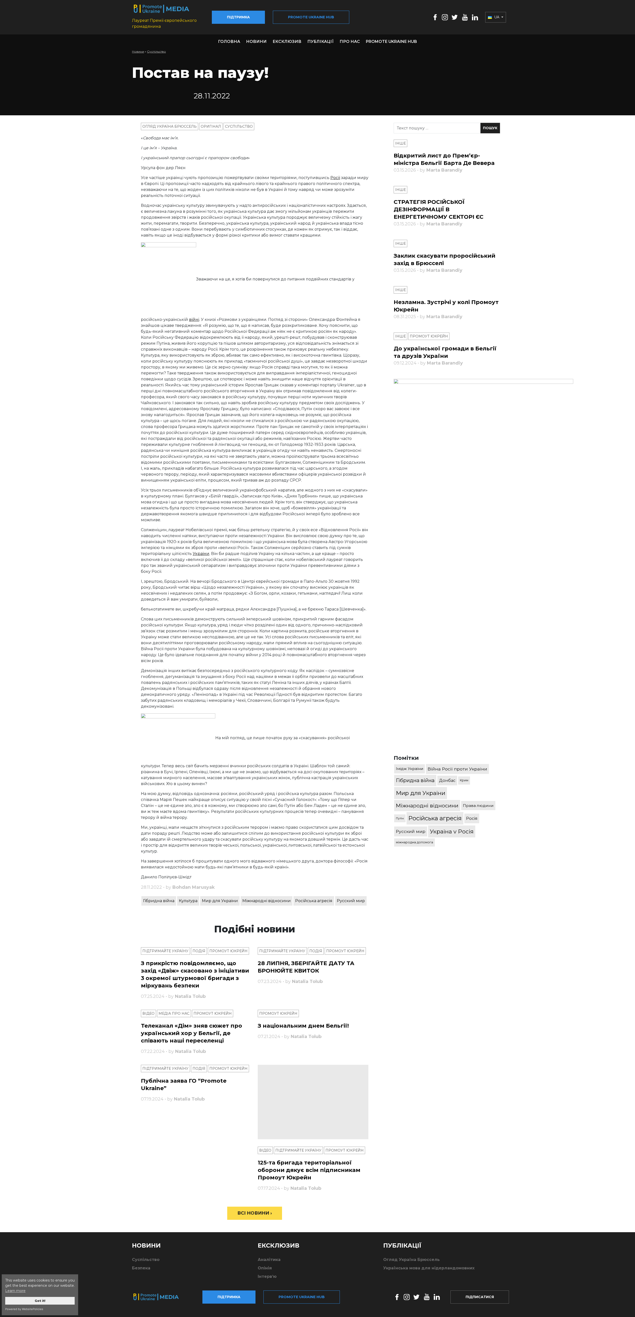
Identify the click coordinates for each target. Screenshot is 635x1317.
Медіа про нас (174, 1013)
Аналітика (269, 1259)
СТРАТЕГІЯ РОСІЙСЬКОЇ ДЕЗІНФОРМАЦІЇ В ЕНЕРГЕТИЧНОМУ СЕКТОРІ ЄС (438, 209)
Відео (148, 1013)
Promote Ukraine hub (311, 17)
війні (194, 319)
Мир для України (220, 900)
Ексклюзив (287, 41)
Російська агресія (313, 900)
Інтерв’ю (267, 1276)
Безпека (141, 1268)
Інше (400, 143)
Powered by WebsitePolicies (24, 1309)
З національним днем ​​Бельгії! (303, 1025)
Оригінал (211, 126)
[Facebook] (435, 17)
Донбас (447, 780)
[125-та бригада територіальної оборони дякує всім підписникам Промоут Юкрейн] (313, 1102)
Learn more (15, 1290)
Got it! (40, 1301)
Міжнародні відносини (266, 900)
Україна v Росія (452, 831)
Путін (400, 818)
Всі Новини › (254, 1213)
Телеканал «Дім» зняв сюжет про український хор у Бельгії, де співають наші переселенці (191, 1033)
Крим (464, 780)
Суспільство (156, 51)
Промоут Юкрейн (228, 951)
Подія (198, 951)
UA (496, 17)
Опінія (265, 1268)
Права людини (478, 805)
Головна (229, 41)
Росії (335, 177)
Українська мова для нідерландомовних (429, 1268)
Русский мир (351, 900)
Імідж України (409, 768)
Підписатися (480, 1297)
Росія (471, 818)
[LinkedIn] (475, 17)
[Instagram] (445, 17)
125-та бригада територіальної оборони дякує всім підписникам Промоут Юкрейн (309, 1170)
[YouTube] (464, 17)
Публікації (320, 41)
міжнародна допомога (414, 842)
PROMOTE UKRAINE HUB (391, 41)
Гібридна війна (158, 900)
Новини (256, 41)
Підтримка (238, 17)
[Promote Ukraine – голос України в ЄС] (160, 1297)
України (201, 553)
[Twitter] (454, 17)
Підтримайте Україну (165, 951)
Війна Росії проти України (457, 768)
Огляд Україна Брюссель (169, 126)
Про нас (350, 41)
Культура (188, 900)
